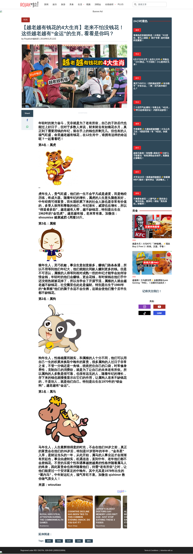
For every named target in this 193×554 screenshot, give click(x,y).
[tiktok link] (145, 313)
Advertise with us (166, 550)
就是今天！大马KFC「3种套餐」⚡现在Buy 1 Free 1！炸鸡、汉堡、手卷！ (151, 245)
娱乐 (55, 4)
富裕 (49, 541)
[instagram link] (145, 307)
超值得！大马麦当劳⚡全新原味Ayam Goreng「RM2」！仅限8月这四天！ (150, 281)
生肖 (69, 541)
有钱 (59, 541)
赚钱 (89, 541)
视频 (88, 4)
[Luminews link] (159, 313)
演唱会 (98, 4)
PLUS (120, 4)
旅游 (63, 4)
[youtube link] (159, 307)
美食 (71, 4)
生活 (80, 4)
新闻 (46, 4)
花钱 (79, 541)
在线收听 (109, 4)
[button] (27, 120)
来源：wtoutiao (49, 484)
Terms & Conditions (151, 550)
